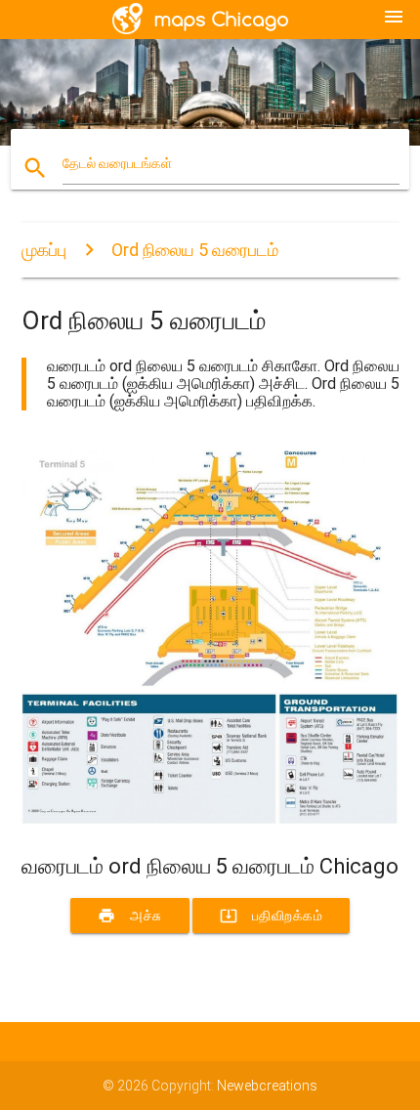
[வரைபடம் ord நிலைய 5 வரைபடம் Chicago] (210, 820)
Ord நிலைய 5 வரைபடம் (194, 249)
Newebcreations (267, 1085)
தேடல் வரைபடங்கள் (117, 163)
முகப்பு (43, 249)
